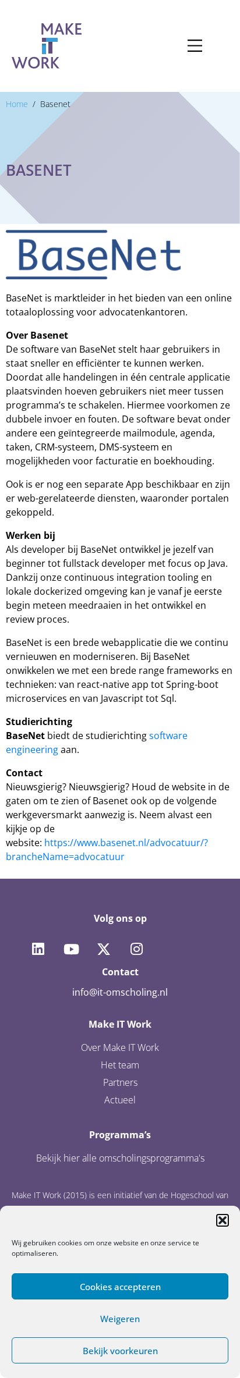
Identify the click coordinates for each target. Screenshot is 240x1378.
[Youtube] (70, 949)
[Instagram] (136, 949)
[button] (222, 1220)
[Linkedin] (37, 949)
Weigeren (120, 1318)
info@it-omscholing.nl (120, 992)
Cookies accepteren (120, 1286)
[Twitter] (103, 949)
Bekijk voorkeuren (120, 1350)
